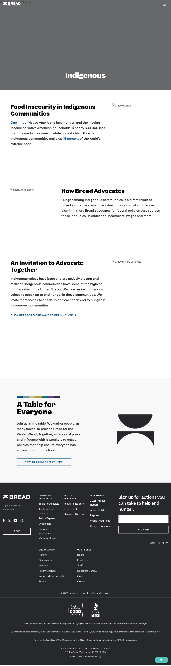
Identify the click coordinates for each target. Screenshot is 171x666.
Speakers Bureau (87, 570)
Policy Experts (47, 518)
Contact (82, 581)
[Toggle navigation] (164, 4)
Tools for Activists (49, 503)
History (43, 554)
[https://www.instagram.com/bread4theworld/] (21, 520)
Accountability (98, 510)
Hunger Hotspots (100, 526)
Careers (81, 576)
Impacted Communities (52, 576)
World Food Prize (100, 520)
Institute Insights (74, 503)
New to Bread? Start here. (44, 462)
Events (43, 581)
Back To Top (157, 543)
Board (80, 554)
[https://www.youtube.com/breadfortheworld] (15, 520)
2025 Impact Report (97, 502)
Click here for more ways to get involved (42, 315)
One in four (19, 122)
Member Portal (47, 538)
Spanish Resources (45, 531)
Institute (43, 565)
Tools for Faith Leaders (47, 511)
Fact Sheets (71, 509)
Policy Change (47, 570)
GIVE (17, 531)
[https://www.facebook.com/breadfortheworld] (4, 520)
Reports (94, 515)
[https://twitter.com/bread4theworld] (9, 520)
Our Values (45, 560)
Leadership (83, 560)
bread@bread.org (93, 656)
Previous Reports (74, 514)
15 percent (71, 138)
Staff (80, 565)
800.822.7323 (76, 656)
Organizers (45, 523)
